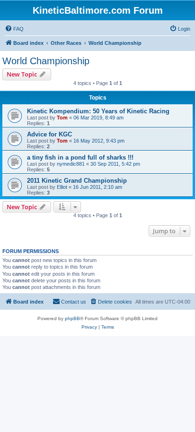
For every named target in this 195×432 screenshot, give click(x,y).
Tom (62, 117)
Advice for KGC (49, 134)
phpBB (72, 318)
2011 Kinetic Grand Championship (77, 180)
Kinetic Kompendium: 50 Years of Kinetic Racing (98, 111)
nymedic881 (71, 164)
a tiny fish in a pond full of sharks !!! (80, 157)
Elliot (62, 187)
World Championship (45, 61)
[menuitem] (14, 28)
